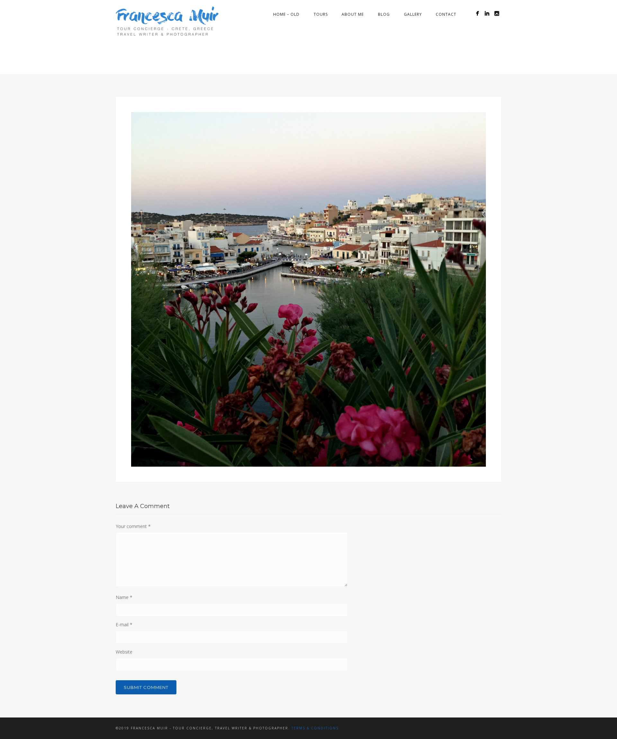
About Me (353, 14)
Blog (384, 14)
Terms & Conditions (315, 728)
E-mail (124, 624)
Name (124, 597)
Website (124, 652)
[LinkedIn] (487, 13)
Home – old (286, 14)
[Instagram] (497, 13)
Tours (321, 14)
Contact (446, 14)
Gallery (413, 14)
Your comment (133, 526)
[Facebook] (477, 13)
